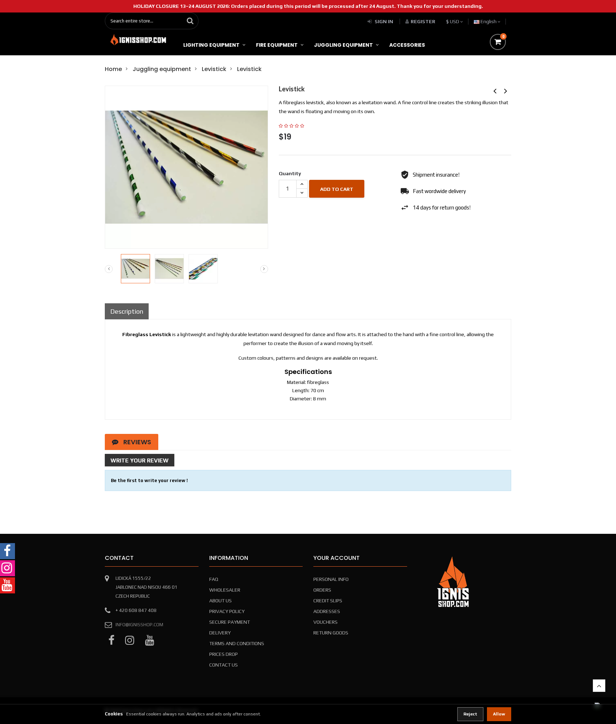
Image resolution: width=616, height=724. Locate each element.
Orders (322, 590)
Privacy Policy (227, 611)
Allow (499, 714)
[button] (599, 685)
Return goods (330, 633)
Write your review (140, 460)
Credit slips (327, 600)
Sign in (384, 21)
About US (220, 600)
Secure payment (229, 622)
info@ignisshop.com (139, 624)
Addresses (326, 611)
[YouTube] (150, 640)
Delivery (220, 633)
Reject (470, 714)
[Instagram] (130, 640)
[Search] (190, 21)
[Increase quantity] (302, 184)
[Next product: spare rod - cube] (505, 91)
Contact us (223, 665)
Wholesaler (224, 590)
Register (423, 21)
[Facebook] (111, 640)
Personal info (331, 579)
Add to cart (336, 189)
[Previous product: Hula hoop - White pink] (495, 91)
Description (126, 311)
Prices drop (223, 654)
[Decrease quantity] (302, 193)
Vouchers (325, 622)
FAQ (213, 579)
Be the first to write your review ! (149, 480)
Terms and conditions (236, 643)
